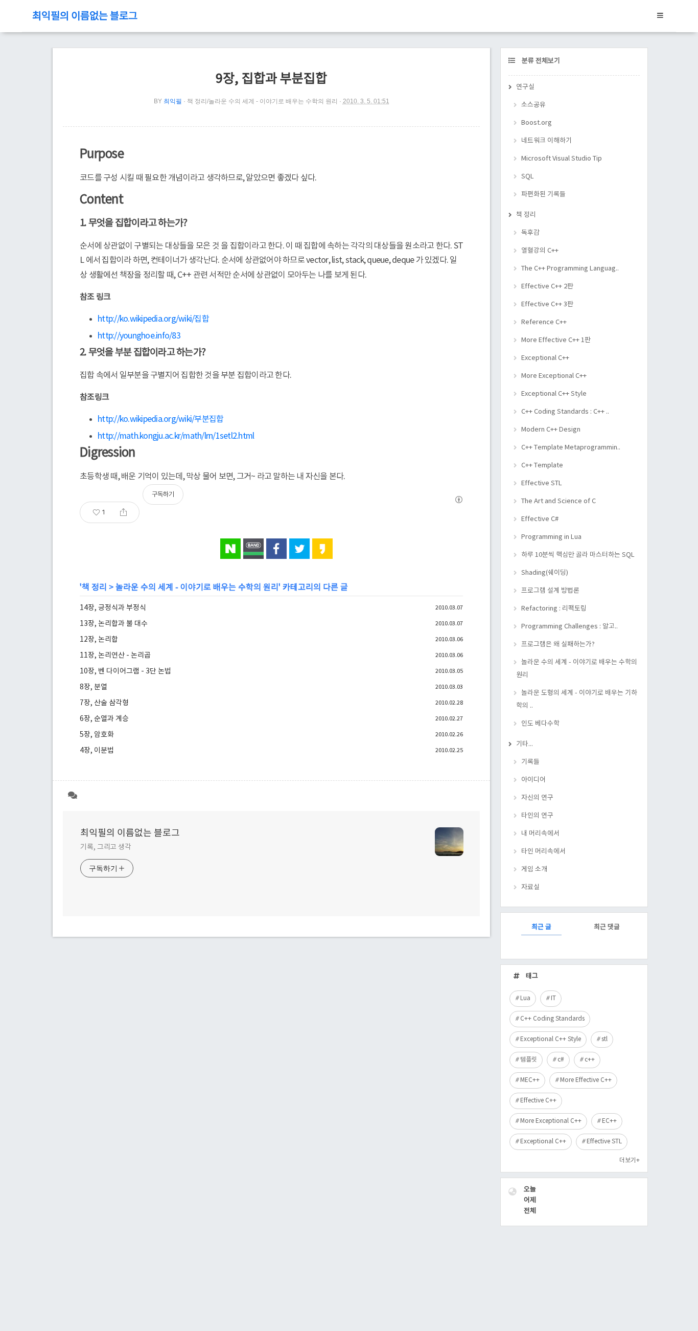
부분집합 (208, 419)
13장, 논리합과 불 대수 (114, 624)
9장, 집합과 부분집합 (271, 79)
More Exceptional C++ (554, 376)
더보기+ (629, 1160)
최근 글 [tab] (541, 927)
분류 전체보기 (540, 61)
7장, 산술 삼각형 (104, 703)
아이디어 (533, 780)
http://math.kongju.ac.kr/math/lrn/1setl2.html (176, 436)
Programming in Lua (551, 537)
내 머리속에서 (540, 834)
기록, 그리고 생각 (105, 847)
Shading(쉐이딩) (544, 573)
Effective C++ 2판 (547, 286)
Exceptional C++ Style (554, 394)
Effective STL (541, 483)
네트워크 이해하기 (546, 141)
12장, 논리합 (99, 640)
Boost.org (536, 123)
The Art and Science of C (558, 501)
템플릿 (528, 1059)
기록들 (530, 762)
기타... (524, 744)
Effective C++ (538, 1100)
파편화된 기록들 (543, 194)
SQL (527, 177)
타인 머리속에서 (543, 851)
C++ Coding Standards (552, 1019)
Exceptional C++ (545, 358)
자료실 (530, 887)
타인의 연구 (537, 816)
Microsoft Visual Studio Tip (561, 159)
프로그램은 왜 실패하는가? (558, 644)
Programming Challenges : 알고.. (569, 626)
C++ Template (542, 465)
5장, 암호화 (97, 735)
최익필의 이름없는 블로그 (84, 16)
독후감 (530, 233)
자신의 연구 (537, 798)
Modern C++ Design (550, 430)
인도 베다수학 (540, 724)
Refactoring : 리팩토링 (554, 609)
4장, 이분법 (97, 751)
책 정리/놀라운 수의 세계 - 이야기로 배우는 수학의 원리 (262, 101)
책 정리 (94, 587)
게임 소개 (534, 869)
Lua (525, 998)
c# (560, 1059)
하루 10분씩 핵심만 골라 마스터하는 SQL (578, 555)
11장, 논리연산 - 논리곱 (115, 655)
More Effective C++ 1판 (556, 340)
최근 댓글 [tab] (607, 927)
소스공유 (533, 105)
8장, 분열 (93, 687)
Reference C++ (544, 322)
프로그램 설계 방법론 (550, 591)
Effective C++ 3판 (547, 304)
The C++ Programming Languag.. (570, 269)
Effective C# (540, 519)
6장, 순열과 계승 (104, 719)
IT (553, 998)
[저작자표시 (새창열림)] (458, 499)
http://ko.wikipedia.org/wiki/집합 (153, 319)
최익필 (173, 101)
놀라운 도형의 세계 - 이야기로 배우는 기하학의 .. (576, 699)
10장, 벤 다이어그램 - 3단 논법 (125, 671)
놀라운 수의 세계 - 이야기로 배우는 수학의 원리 (196, 587)
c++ (590, 1059)
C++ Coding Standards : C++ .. (565, 412)
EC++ (609, 1121)
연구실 (525, 87)
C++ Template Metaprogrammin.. (570, 448)
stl (604, 1039)
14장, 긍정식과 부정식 (113, 608)
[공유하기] (123, 512)
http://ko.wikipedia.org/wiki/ (146, 419)
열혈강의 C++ (540, 251)
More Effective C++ (586, 1080)
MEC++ (530, 1080)
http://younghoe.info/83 (139, 336)
